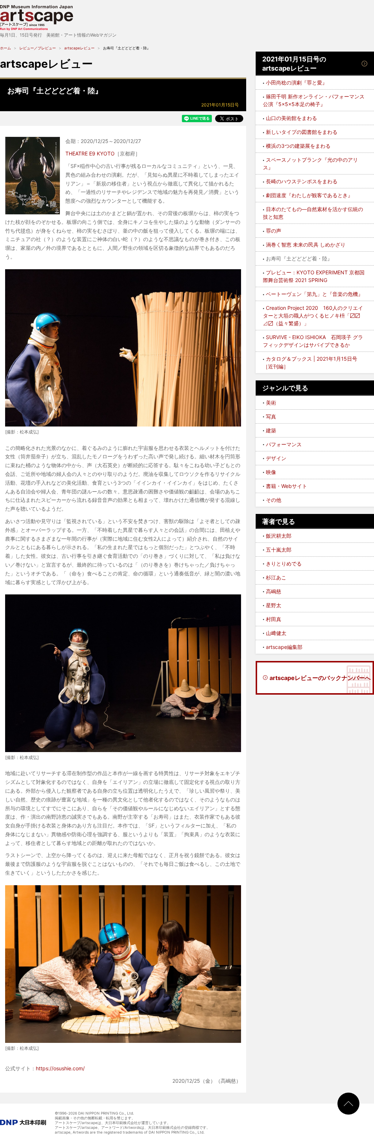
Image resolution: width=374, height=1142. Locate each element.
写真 (271, 416)
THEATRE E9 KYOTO (90, 153)
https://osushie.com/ (60, 1068)
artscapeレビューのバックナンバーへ (320, 677)
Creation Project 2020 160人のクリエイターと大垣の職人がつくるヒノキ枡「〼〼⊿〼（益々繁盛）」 (313, 315)
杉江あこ (276, 577)
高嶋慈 (273, 591)
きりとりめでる (284, 563)
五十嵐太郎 (278, 549)
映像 (271, 472)
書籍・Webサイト (286, 486)
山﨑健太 (276, 633)
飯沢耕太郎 (278, 536)
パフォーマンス (284, 444)
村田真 (273, 619)
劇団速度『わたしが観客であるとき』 (309, 195)
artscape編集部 (284, 647)
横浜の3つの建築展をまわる (298, 146)
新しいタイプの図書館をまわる (301, 132)
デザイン (276, 458)
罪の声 (273, 231)
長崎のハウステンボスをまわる (301, 181)
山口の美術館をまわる (291, 118)
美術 (271, 402)
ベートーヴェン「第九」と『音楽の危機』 (314, 294)
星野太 (273, 605)
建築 (271, 430)
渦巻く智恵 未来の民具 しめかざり (306, 244)
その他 (273, 500)
